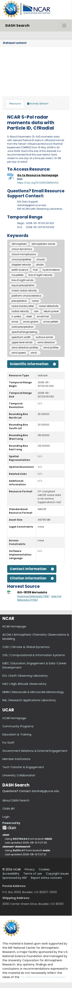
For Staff (8, 743)
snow (15, 321)
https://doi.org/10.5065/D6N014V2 (38, 182)
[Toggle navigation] (64, 25)
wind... (34, 352)
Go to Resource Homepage (37, 175)
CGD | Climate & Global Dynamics (26, 647)
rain (36, 311)
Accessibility (10, 874)
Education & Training (16, 734)
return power (51, 311)
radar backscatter (23, 306)
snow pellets (50, 321)
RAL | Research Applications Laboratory (29, 700)
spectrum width (21, 337)
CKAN (9, 828)
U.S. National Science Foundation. (43, 977)
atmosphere (19, 244)
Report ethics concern (46, 878)
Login (6, 817)
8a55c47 (19, 850)
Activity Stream (39, 103)
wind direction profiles (25, 347)
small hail (43, 316)
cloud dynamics (22, 249)
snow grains (30, 321)
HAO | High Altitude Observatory (24, 684)
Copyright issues (57, 874)
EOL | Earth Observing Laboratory (25, 676)
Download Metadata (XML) (33, 596)
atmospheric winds (43, 244)
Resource (15, 103)
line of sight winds (23, 280)
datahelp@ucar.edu (45, 791)
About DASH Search (15, 800)
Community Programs (18, 726)
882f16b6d (20, 839)
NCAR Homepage (14, 626)
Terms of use (32, 874)
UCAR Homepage (14, 718)
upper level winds (22, 342)
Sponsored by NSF (14, 878)
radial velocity (20, 311)
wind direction (46, 342)
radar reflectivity (49, 306)
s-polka (16, 316)
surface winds (44, 337)
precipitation (19, 301)
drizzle (39, 264)
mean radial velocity (24, 290)
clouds (40, 259)
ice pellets (18, 275)
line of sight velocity (40, 275)
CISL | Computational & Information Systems (33, 655)
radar (35, 301)
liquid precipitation (23, 285)
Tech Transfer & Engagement (23, 767)
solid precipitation (23, 326)
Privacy (30, 869)
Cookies (44, 869)
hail (35, 269)
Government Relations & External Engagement (34, 751)
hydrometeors (51, 269)
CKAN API (8, 809)
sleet (29, 316)
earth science (20, 269)
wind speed (19, 352)
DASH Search (17, 25)
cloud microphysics (24, 254)
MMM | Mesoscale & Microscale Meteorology (33, 692)
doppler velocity (21, 264)
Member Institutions (16, 759)
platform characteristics (26, 295)
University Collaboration (18, 775)
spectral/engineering (24, 332)
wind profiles (51, 347)
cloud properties (21, 259)
